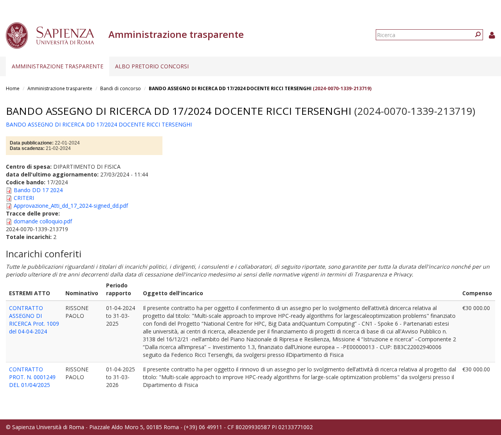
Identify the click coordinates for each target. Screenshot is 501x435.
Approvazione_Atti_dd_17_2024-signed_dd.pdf (71, 205)
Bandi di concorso (120, 88)
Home (13, 88)
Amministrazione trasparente (57, 66)
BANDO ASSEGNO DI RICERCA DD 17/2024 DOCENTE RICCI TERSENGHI (230, 88)
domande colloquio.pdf (43, 221)
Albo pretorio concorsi (152, 66)
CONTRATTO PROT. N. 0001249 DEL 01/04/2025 (32, 377)
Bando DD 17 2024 (38, 190)
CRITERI (24, 197)
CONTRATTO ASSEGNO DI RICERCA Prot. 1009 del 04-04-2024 (34, 319)
